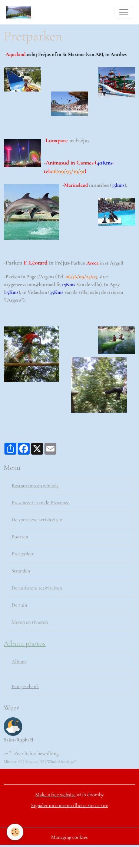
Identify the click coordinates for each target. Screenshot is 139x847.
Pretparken (22, 554)
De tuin (19, 605)
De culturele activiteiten (36, 588)
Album (18, 661)
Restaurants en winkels (35, 485)
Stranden (20, 571)
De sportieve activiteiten (36, 519)
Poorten (19, 537)
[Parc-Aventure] (69, 368)
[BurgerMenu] (124, 12)
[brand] (20, 12)
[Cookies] (15, 832)
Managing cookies (69, 837)
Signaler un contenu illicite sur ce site (69, 805)
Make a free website (55, 794)
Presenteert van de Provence (40, 502)
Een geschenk (25, 686)
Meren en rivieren (29, 622)
